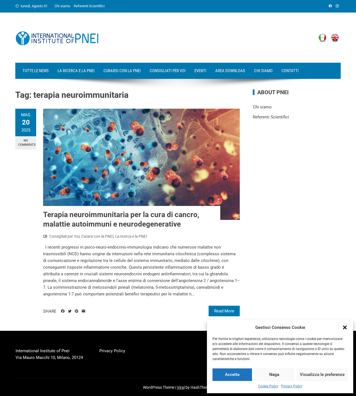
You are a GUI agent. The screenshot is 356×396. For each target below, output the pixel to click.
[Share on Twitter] (69, 311)
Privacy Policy (291, 386)
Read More (224, 311)
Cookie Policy (268, 386)
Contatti (290, 70)
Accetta (232, 374)
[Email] (83, 311)
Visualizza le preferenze (322, 374)
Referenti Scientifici (89, 6)
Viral (181, 387)
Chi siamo (62, 6)
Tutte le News (36, 70)
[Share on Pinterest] (76, 311)
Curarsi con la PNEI (122, 70)
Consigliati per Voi (168, 70)
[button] (345, 327)
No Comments (27, 143)
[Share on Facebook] (62, 311)
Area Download (230, 70)
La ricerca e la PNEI (76, 70)
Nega (274, 374)
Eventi (200, 70)
